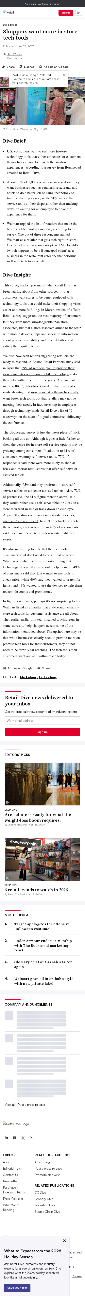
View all (10, 1105)
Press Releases (13, 1199)
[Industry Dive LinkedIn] (6, 1138)
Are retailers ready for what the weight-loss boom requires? (38, 817)
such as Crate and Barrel (20, 520)
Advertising (42, 1162)
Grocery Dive (44, 1199)
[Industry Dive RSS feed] (31, 1138)
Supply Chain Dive (47, 1212)
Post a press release (31, 1105)
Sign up (66, 12)
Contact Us (11, 1175)
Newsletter (10, 1181)
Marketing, (29, 677)
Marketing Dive (45, 1205)
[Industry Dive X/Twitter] (23, 1138)
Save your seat (17, 1287)
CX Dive (40, 1192)
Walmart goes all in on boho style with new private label (43, 981)
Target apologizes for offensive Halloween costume (42, 926)
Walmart (24, 129)
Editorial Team (13, 1168)
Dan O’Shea (14, 54)
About (7, 1162)
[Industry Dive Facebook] (14, 1138)
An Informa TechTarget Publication (42, 3)
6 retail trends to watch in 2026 (36, 890)
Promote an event (47, 1175)
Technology (48, 677)
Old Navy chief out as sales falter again (43, 964)
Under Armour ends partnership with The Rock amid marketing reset (43, 945)
